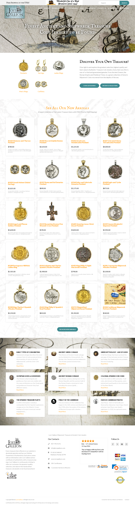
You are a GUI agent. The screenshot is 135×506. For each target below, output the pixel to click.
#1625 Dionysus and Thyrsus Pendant (19, 141)
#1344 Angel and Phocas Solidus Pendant (17, 225)
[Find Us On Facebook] (112, 444)
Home (40, 8)
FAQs (82, 8)
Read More (20, 366)
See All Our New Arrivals (67, 108)
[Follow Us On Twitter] (117, 444)
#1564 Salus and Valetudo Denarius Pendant (81, 183)
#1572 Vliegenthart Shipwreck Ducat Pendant (81, 308)
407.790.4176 (113, 8)
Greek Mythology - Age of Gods (114, 352)
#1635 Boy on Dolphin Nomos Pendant (51, 141)
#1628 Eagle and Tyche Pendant (112, 183)
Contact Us (101, 8)
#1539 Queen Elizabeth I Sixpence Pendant (112, 225)
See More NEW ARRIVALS (67, 329)
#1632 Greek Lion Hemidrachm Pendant (80, 141)
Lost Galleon (19, 499)
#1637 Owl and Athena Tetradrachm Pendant (112, 141)
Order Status (90, 8)
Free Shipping (17, 2)
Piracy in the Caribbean (68, 400)
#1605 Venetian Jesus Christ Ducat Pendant (82, 225)
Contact (127, 499)
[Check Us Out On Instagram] (126, 444)
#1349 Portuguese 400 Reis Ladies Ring (19, 266)
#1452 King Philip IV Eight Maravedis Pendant (81, 266)
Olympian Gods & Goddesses (28, 376)
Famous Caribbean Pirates (112, 400)
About (63, 8)
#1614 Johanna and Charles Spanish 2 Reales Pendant (50, 266)
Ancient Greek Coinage (68, 352)
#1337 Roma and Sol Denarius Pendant (51, 183)
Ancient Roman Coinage (69, 376)
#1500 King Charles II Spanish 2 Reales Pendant (19, 308)
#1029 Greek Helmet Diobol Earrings (19, 183)
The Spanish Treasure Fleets (28, 400)
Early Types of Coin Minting (28, 352)
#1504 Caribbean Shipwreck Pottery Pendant (114, 308)
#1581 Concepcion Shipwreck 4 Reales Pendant (114, 266)
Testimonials (73, 8)
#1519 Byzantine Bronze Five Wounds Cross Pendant (51, 225)
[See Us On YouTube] (122, 444)
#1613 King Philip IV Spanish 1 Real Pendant (51, 308)
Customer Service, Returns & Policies (112, 499)
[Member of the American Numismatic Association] (11, 475)
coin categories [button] (89, 85)
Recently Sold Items (110, 85)
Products (55, 8)
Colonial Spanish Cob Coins (112, 376)
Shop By (47, 8)
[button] (23, 66)
